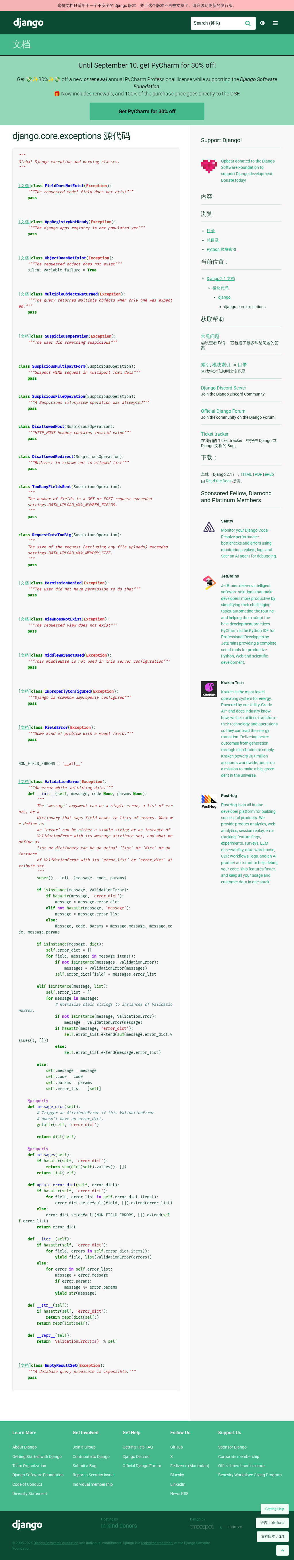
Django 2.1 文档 (221, 278)
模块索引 (221, 364)
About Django (24, 1447)
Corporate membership (238, 1456)
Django (28, 23)
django (224, 297)
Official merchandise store (241, 1465)
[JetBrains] (209, 589)
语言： (272, 1523)
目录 (211, 230)
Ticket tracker (214, 434)
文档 (21, 44)
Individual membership (93, 1484)
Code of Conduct (27, 1484)
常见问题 (210, 336)
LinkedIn (177, 1484)
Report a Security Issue (93, 1475)
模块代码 (220, 288)
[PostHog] (209, 807)
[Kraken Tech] (209, 696)
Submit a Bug (84, 1465)
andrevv (241, 1527)
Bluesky (177, 1475)
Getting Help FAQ (138, 1447)
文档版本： (272, 1536)
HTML (246, 474)
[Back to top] (282, 1550)
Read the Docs (219, 481)
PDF (258, 474)
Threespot (203, 1527)
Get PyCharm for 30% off (147, 111)
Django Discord (136, 1456)
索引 (205, 364)
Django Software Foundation (38, 1475)
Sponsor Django (232, 1447)
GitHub (176, 1447)
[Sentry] (209, 533)
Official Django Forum (223, 411)
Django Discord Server (223, 388)
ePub (269, 474)
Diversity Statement (29, 1493)
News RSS (179, 1493)
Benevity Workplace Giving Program (250, 1475)
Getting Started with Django (37, 1456)
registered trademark (157, 1543)
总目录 (213, 240)
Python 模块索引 (222, 249)
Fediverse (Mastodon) (189, 1465)
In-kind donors (119, 1525)
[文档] (24, 185)
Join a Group (84, 1447)
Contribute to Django (91, 1456)
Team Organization (29, 1465)
